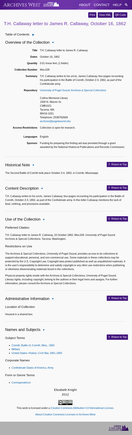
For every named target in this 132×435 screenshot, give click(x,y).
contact (102, 5)
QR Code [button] (120, 15)
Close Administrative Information (53, 299)
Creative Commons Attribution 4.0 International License (82, 408)
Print (92, 15)
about (84, 5)
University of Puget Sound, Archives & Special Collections (73, 90)
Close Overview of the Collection (53, 42)
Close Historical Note (33, 165)
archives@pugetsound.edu (55, 121)
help (117, 5)
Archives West (22, 5)
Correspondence (21, 382)
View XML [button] (105, 15)
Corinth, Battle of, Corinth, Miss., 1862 (33, 345)
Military (16, 349)
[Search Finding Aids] (126, 5)
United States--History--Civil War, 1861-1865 (37, 353)
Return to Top (119, 164)
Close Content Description (42, 188)
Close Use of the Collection (44, 220)
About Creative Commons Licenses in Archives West (65, 414)
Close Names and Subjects (44, 330)
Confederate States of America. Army (32, 367)
